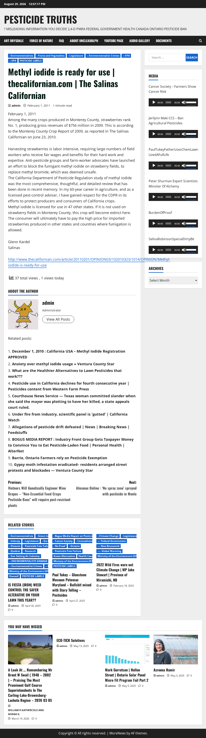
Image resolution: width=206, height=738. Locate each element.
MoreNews (117, 733)
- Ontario (14, 546)
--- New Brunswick (108, 546)
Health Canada (87, 556)
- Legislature (75, 55)
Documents (164, 40)
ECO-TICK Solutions (71, 640)
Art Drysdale (14, 40)
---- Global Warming (109, 551)
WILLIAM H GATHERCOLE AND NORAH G (26, 712)
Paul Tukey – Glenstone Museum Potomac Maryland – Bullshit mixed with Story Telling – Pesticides (71, 585)
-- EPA (126, 55)
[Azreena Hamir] (175, 649)
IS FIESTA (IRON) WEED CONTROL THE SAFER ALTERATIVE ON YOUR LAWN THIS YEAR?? (24, 592)
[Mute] (184, 102)
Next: (106, 488)
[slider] (191, 102)
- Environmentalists (21, 55)
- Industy (14, 541)
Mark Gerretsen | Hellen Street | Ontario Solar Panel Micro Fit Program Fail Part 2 (126, 674)
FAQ (61, 40)
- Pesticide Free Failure (37, 546)
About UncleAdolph (84, 40)
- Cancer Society (63, 541)
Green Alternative (64, 556)
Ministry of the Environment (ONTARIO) (33, 571)
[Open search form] (200, 41)
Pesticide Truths (40, 19)
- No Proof (48, 541)
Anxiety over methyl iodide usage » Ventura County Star (63, 363)
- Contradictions (86, 541)
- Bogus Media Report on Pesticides (75, 536)
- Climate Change (108, 536)
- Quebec (14, 551)
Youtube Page (113, 40)
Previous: (39, 494)
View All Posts (58, 319)
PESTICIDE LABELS (31, 60)
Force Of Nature (41, 40)
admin (16, 105)
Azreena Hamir (164, 669)
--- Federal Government (112, 541)
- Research (30, 551)
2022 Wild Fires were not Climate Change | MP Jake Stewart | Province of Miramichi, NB (115, 572)
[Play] (154, 102)
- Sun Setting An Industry (24, 556)
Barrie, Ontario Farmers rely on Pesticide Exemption (59, 457)
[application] (173, 102)
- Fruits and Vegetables (51, 55)
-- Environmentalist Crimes (103, 55)
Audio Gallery (139, 40)
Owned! (14, 576)
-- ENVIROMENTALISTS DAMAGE (28, 561)
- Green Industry (47, 536)
